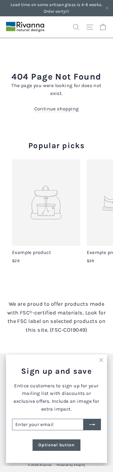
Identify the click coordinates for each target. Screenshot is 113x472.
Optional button (56, 445)
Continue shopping (56, 109)
